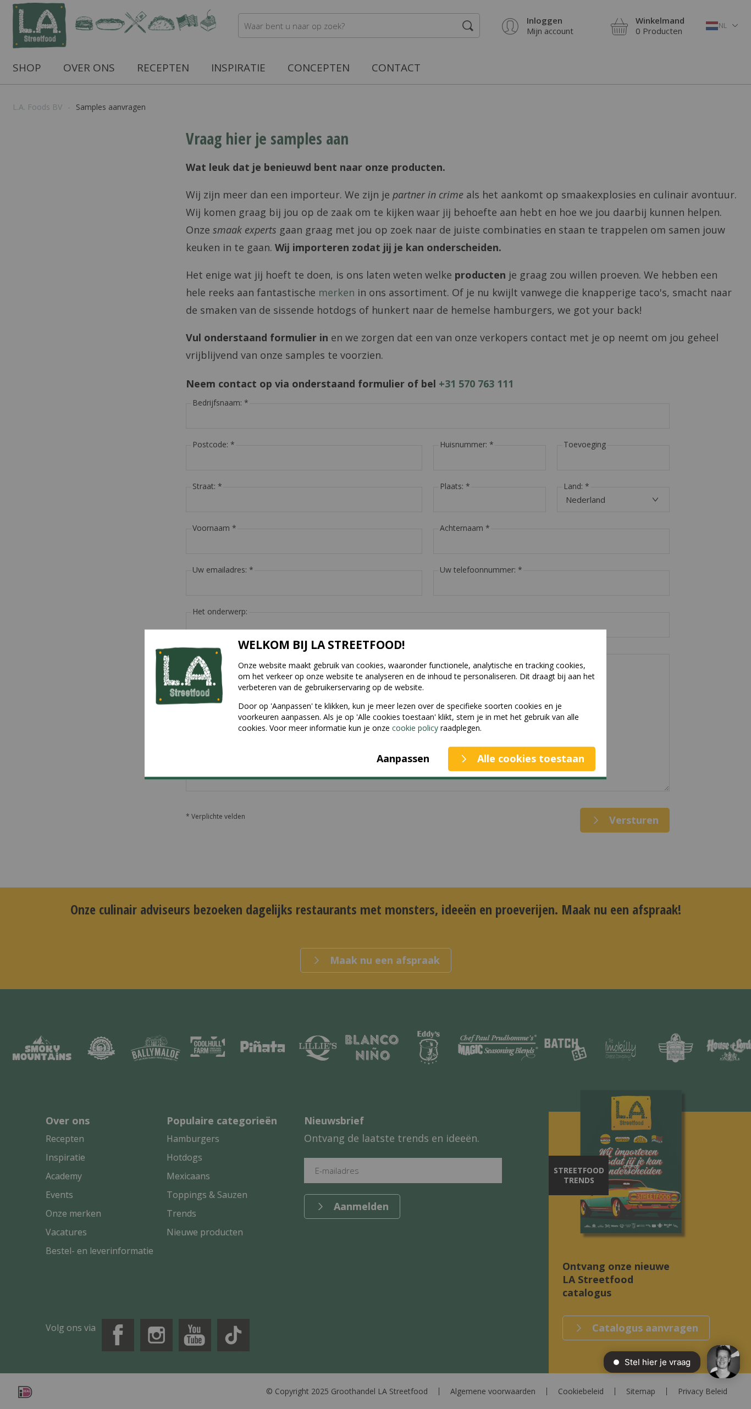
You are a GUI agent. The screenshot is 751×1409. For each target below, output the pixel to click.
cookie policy (415, 727)
